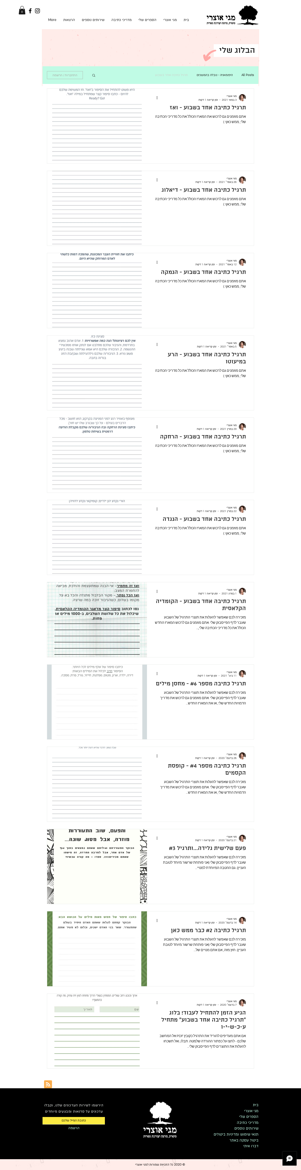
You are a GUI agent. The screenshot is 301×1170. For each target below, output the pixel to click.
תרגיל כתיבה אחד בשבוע (171, 75)
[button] (22, 10)
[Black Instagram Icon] (37, 11)
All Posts (248, 75)
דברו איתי (250, 1146)
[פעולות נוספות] (155, 97)
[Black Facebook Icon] (30, 11)
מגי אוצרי (251, 1110)
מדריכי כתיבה (247, 1122)
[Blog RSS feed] (48, 1084)
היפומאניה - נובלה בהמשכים (215, 75)
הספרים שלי (248, 1116)
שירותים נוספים (246, 1128)
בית (255, 1104)
